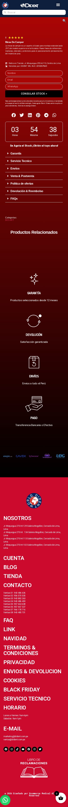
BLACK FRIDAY (21, 689)
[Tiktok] (17, 749)
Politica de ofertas (21, 183)
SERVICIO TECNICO (27, 698)
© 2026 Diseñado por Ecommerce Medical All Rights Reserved (34, 794)
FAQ (8, 620)
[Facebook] (5, 749)
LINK (9, 629)
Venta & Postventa (22, 176)
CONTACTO (17, 585)
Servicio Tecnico (21, 161)
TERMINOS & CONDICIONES (20, 650)
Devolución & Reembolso (26, 191)
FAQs (14, 198)
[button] (58, 5)
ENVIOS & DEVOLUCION (32, 671)
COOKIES (14, 680)
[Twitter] (40, 749)
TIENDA (12, 576)
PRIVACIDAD (19, 662)
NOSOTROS (17, 518)
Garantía (15, 153)
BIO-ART (9, 220)
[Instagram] (11, 749)
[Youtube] (23, 749)
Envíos (14, 168)
